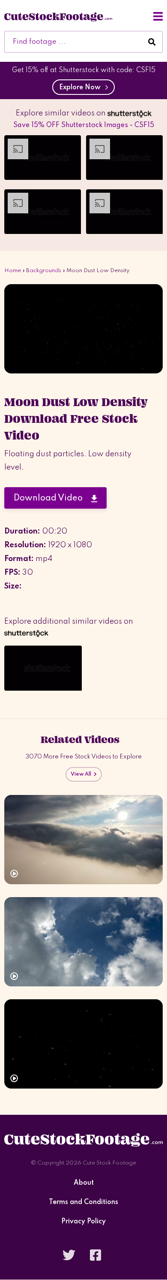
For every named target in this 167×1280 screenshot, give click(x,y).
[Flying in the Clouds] (83, 839)
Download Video (52, 498)
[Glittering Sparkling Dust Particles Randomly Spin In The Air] (83, 1044)
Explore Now (81, 87)
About (84, 1183)
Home (12, 270)
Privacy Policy (83, 1222)
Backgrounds (43, 270)
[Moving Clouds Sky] (83, 941)
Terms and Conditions (83, 1202)
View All (82, 774)
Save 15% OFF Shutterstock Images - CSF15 (83, 125)
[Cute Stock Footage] (58, 16)
